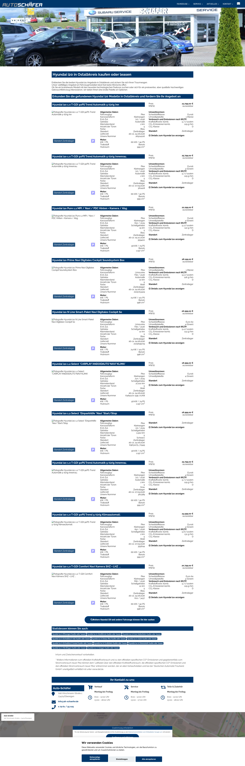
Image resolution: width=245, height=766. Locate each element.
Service (197, 4)
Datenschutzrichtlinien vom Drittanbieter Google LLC (145, 732)
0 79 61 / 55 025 (66, 706)
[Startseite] (22, 4)
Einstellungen (122, 759)
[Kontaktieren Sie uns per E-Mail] (238, 3)
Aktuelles (212, 4)
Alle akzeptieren (149, 759)
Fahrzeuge (182, 4)
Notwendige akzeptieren (95, 758)
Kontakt (227, 4)
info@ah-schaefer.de (68, 701)
